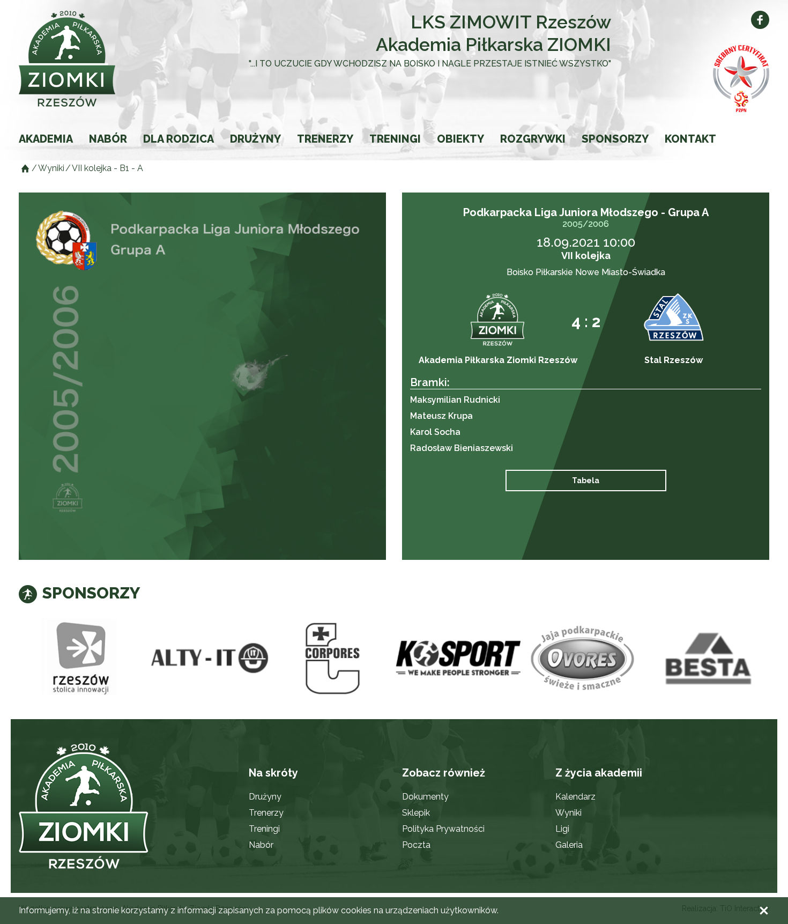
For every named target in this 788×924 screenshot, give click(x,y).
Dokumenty (425, 797)
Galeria (569, 845)
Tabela (585, 480)
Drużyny (255, 138)
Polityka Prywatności (443, 829)
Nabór (108, 138)
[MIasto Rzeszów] (81, 658)
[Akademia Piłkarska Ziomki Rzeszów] (94, 59)
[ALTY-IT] (207, 658)
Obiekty (460, 138)
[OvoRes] (583, 658)
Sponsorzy (615, 138)
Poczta (416, 845)
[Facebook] (760, 20)
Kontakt (690, 138)
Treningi (395, 138)
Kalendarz (575, 797)
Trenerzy (325, 138)
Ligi (562, 829)
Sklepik (416, 813)
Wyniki (568, 813)
